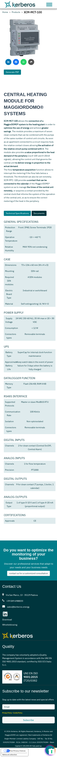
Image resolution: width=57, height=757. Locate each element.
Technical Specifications (17, 213)
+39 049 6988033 (14, 601)
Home (5, 12)
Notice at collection (9, 754)
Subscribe (28, 720)
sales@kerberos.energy (18, 606)
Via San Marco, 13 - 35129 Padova (22, 595)
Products (16, 12)
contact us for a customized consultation (28, 573)
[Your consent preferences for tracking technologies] (52, 752)
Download (7, 619)
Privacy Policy (7, 713)
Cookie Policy (17, 713)
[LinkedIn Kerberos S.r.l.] (5, 614)
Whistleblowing (9, 624)
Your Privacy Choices (18, 751)
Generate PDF (12, 72)
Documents (39, 213)
